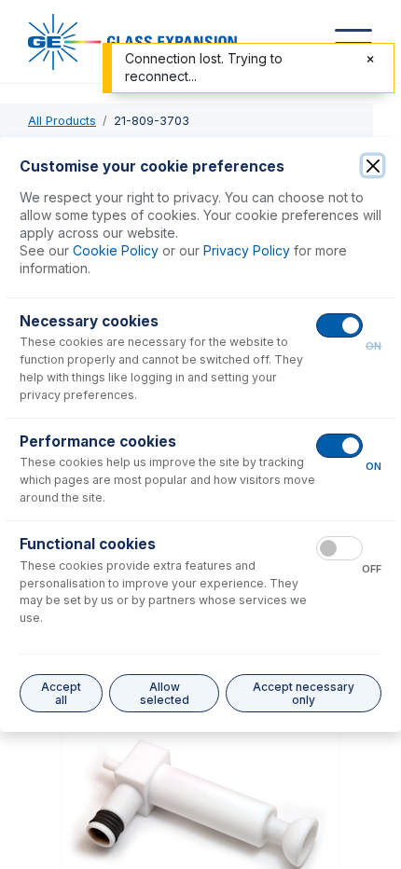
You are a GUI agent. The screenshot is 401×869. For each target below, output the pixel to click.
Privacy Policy (246, 250)
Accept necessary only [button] (303, 693)
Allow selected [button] (164, 693)
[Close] (372, 165)
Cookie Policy (116, 250)
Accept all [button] (61, 693)
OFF (371, 569)
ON (373, 346)
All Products (62, 121)
